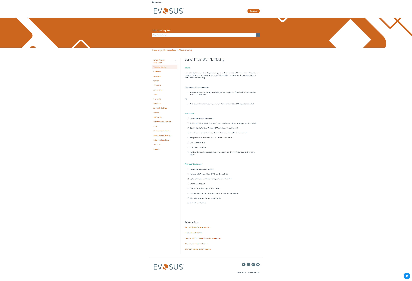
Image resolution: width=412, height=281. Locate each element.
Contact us (254, 11)
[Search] (258, 35)
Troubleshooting (185, 50)
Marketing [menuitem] (157, 99)
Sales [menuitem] (155, 94)
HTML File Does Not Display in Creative (198, 249)
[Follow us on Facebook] (243, 264)
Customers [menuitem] (157, 71)
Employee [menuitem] (157, 76)
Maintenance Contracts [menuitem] (162, 122)
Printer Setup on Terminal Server (196, 244)
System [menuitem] (156, 81)
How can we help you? (161, 30)
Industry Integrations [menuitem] (161, 140)
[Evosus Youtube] (258, 264)
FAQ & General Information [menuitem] (158, 61)
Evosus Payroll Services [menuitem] (162, 135)
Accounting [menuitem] (157, 90)
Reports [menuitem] (156, 149)
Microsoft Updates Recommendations (197, 227)
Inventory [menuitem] (157, 103)
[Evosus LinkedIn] (253, 264)
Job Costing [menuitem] (157, 117)
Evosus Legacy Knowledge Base (164, 50)
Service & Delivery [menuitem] (160, 108)
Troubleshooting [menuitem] (159, 67)
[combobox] (204, 35)
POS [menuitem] (155, 126)
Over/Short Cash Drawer (193, 233)
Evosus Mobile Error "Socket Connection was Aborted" (203, 238)
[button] (175, 60)
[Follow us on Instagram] (248, 264)
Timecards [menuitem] (157, 85)
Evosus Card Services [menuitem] (161, 131)
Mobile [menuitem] (156, 113)
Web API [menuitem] (156, 144)
